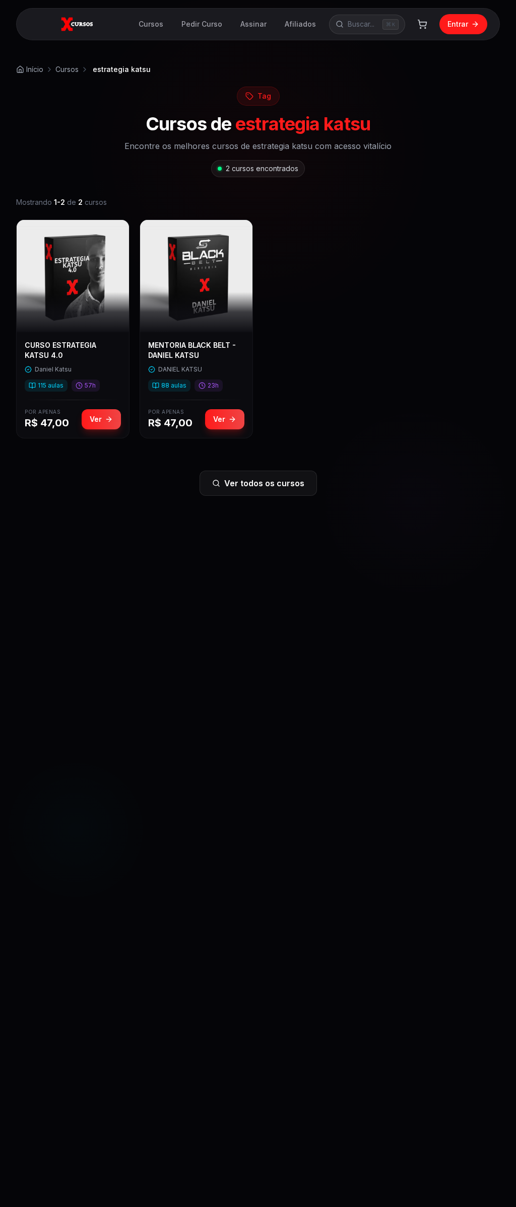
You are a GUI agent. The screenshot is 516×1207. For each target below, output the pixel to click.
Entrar (457, 24)
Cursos (151, 24)
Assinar (253, 24)
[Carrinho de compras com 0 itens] (422, 24)
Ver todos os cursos (264, 483)
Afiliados (300, 24)
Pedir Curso (201, 24)
